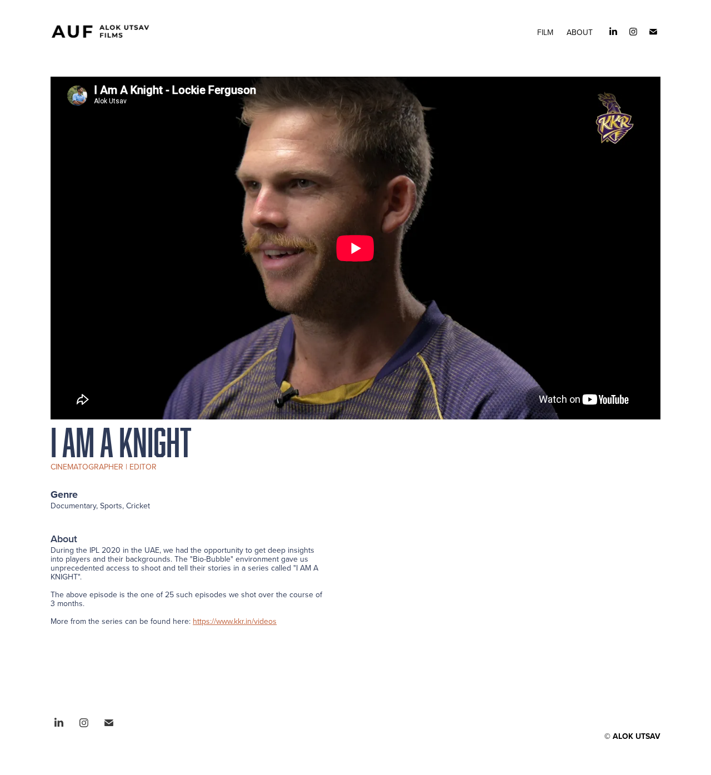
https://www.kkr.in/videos (235, 621)
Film (545, 32)
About (580, 32)
